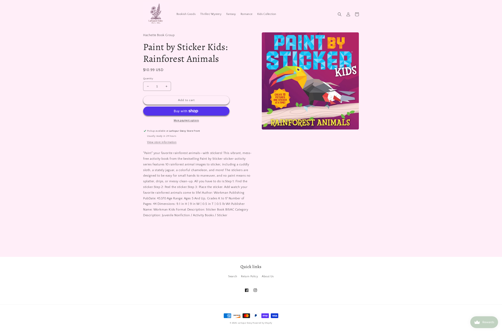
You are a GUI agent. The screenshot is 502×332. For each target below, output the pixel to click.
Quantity (148, 78)
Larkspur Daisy (245, 323)
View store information (161, 142)
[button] (339, 14)
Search (232, 276)
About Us (268, 276)
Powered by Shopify (262, 323)
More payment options (186, 120)
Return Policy (249, 276)
